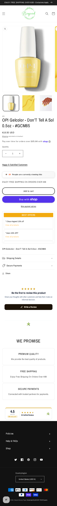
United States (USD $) (27, 479)
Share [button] (8, 273)
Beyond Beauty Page (20, 500)
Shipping (5, 136)
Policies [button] (10, 433)
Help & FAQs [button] (12, 441)
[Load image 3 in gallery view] (46, 103)
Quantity (5, 147)
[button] (3, 13)
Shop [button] (8, 448)
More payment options (28, 206)
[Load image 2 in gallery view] (28, 103)
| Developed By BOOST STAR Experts (36, 500)
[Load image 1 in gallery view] (11, 103)
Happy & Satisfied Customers (14, 164)
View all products (12, 225)
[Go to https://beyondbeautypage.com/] (28, 13)
